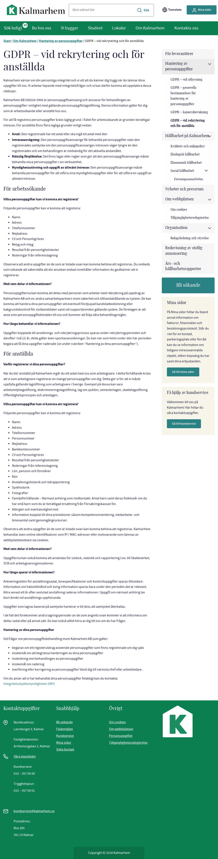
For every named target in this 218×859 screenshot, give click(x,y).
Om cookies (179, 209)
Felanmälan (64, 729)
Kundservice (65, 736)
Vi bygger (69, 28)
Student (95, 28)
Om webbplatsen (179, 199)
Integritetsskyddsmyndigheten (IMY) (29, 684)
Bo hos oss (41, 28)
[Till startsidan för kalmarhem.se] (36, 11)
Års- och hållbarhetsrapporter (183, 266)
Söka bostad (65, 749)
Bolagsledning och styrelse (190, 238)
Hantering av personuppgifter (61, 41)
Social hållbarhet (182, 170)
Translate (175, 9)
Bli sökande (188, 285)
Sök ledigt (13, 28)
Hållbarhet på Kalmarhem (187, 136)
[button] (209, 64)
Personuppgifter (121, 736)
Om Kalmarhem (150, 28)
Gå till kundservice (184, 424)
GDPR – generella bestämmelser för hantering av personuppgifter (183, 96)
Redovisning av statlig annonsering (183, 251)
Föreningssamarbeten (188, 179)
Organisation (176, 228)
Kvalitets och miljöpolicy (188, 146)
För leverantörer (179, 54)
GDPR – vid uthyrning (186, 79)
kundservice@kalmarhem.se (34, 811)
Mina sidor (204, 10)
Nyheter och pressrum (184, 189)
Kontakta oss (186, 28)
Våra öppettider (25, 756)
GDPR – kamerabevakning (189, 112)
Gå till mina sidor (183, 372)
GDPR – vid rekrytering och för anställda (188, 123)
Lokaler (119, 28)
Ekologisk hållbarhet (185, 154)
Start (7, 41)
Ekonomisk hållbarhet (186, 162)
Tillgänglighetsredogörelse (190, 217)
